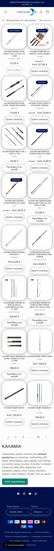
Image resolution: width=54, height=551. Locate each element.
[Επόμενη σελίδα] (46, 437)
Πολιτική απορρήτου (42, 532)
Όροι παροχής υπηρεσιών (20, 541)
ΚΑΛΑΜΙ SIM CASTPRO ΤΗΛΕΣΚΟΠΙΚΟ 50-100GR (14, 202)
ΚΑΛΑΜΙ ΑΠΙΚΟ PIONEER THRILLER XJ (14, 253)
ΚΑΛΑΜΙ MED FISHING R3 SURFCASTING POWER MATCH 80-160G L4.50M (39, 305)
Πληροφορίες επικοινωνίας (41, 536)
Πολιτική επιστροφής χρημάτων (17, 536)
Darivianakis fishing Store (21, 532)
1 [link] (8, 437)
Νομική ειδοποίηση (39, 541)
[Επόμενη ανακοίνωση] (49, 4)
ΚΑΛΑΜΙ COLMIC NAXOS (14, 408)
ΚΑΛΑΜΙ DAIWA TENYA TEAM (40, 356)
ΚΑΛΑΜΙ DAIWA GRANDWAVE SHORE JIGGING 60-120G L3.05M (14, 358)
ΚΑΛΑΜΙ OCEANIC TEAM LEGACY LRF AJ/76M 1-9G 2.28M (14, 54)
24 (38, 437)
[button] (5, 12)
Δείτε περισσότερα (15, 481)
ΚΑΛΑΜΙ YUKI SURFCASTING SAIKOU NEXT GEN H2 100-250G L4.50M (40, 203)
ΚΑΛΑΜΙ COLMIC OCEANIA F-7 (40, 409)
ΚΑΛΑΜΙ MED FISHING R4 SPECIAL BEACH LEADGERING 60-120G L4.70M (14, 306)
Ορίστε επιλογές (39, 71)
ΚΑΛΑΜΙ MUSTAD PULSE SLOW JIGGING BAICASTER (14, 104)
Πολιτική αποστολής (28, 545)
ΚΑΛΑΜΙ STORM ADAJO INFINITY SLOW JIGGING (40, 53)
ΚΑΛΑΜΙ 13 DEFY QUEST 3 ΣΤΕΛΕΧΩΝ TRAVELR (40, 104)
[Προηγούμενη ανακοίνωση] (5, 4)
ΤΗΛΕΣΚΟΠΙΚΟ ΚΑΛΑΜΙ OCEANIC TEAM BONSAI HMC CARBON (40, 254)
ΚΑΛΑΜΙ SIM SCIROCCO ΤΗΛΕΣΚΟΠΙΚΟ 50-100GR (39, 153)
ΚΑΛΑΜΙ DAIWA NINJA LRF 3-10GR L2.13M (14, 153)
